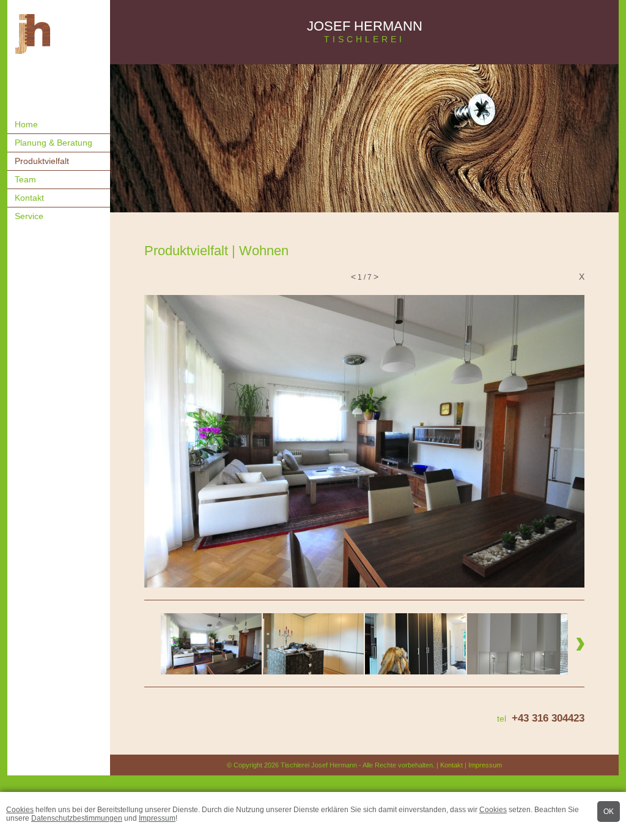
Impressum (157, 818)
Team (25, 179)
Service (29, 216)
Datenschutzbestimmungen (76, 818)
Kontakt (29, 198)
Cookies (20, 809)
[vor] (563, 441)
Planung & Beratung (53, 142)
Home (26, 124)
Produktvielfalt (42, 161)
